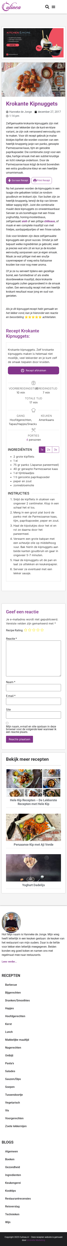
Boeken (9, 1159)
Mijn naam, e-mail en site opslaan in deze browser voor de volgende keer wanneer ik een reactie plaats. (31, 729)
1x (42, 449)
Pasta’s (9, 1063)
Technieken (12, 1214)
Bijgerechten (13, 992)
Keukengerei (13, 1183)
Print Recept (43, 180)
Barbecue (11, 984)
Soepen (10, 1087)
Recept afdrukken (35, 370)
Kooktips (10, 1190)
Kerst (8, 1024)
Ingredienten (13, 1175)
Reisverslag (12, 1206)
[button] (53, 7)
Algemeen (11, 1151)
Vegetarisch (12, 1102)
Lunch (9, 1032)
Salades (10, 1071)
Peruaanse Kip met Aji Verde (33, 844)
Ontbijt (9, 1055)
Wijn (7, 1222)
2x (48, 449)
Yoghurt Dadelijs (33, 885)
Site (8, 709)
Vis (7, 1110)
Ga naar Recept (19, 180)
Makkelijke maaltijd (17, 1039)
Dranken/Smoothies (17, 1000)
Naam (10, 682)
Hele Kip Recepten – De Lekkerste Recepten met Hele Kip (33, 802)
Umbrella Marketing (36, 1240)
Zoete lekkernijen (16, 1126)
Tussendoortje (14, 1094)
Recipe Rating (14, 630)
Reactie (11, 638)
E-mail (10, 696)
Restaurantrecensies (18, 1198)
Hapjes (9, 1008)
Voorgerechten (14, 1118)
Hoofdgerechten (15, 1016)
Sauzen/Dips (13, 1079)
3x (55, 449)
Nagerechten (13, 1047)
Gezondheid (12, 1167)
